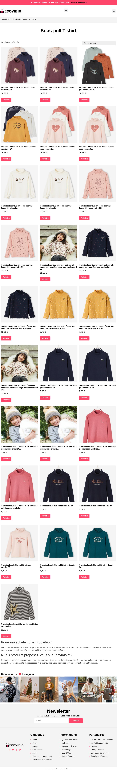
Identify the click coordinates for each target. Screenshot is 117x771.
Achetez (6, 100)
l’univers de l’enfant (78, 2)
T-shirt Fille (17, 19)
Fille (9, 19)
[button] (66, 10)
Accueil (4, 19)
